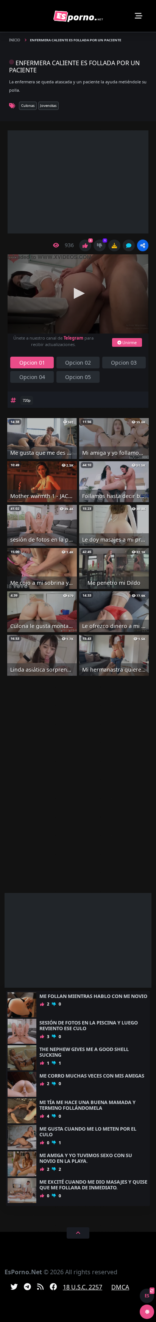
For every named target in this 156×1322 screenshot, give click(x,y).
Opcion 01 (32, 362)
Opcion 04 (32, 377)
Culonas (27, 105)
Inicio (15, 40)
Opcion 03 (124, 362)
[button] (142, 245)
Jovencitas (48, 105)
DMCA (120, 1287)
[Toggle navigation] (138, 16)
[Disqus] (78, 790)
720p (27, 400)
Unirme (129, 342)
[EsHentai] (78, 15)
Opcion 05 (78, 377)
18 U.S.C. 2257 (82, 1287)
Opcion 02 (78, 362)
